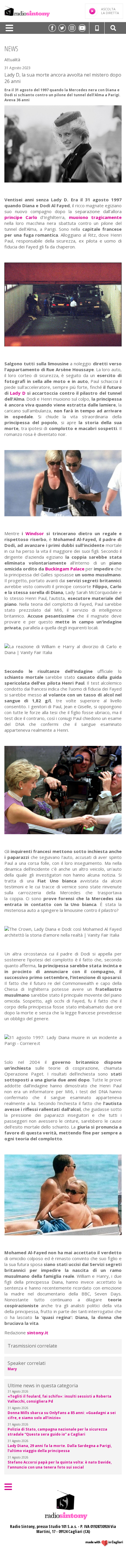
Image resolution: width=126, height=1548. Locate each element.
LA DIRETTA (110, 11)
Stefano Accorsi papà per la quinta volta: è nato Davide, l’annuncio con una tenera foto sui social (60, 1465)
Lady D (17, 393)
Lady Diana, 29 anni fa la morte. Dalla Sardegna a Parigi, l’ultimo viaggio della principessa (60, 1448)
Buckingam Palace (64, 569)
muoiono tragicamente (95, 217)
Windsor (34, 533)
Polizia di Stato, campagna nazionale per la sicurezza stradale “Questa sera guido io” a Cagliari (57, 1432)
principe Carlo (20, 217)
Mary (12, 1368)
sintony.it (37, 1332)
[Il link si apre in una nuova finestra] (52, 28)
